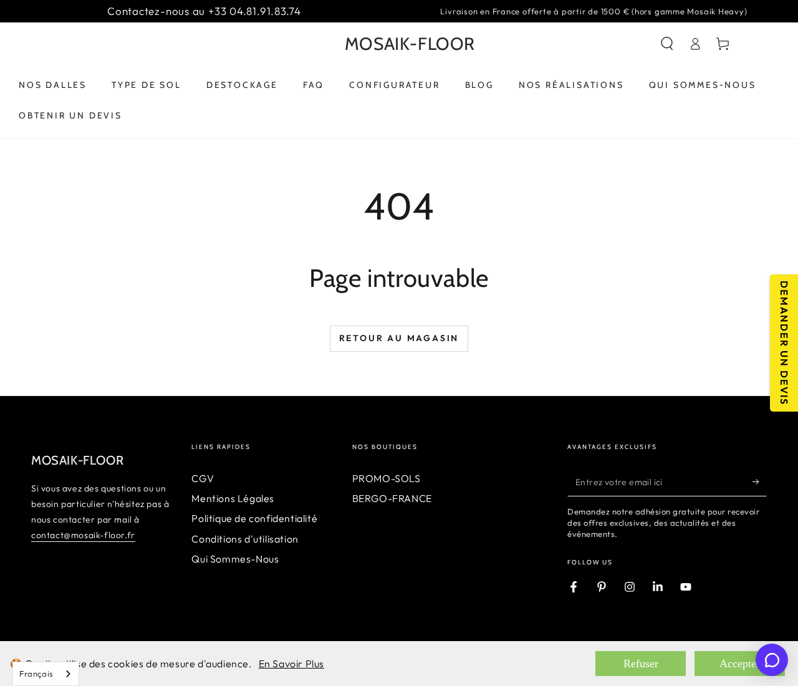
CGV (202, 478)
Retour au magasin (399, 338)
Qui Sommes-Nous (235, 559)
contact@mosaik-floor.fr (83, 535)
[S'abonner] (759, 482)
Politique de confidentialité (254, 518)
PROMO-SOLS (386, 478)
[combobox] (45, 674)
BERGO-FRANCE (392, 498)
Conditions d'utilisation (244, 539)
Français (36, 674)
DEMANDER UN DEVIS (784, 343)
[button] (667, 43)
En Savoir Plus (291, 663)
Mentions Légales (232, 498)
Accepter (739, 663)
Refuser (640, 663)
